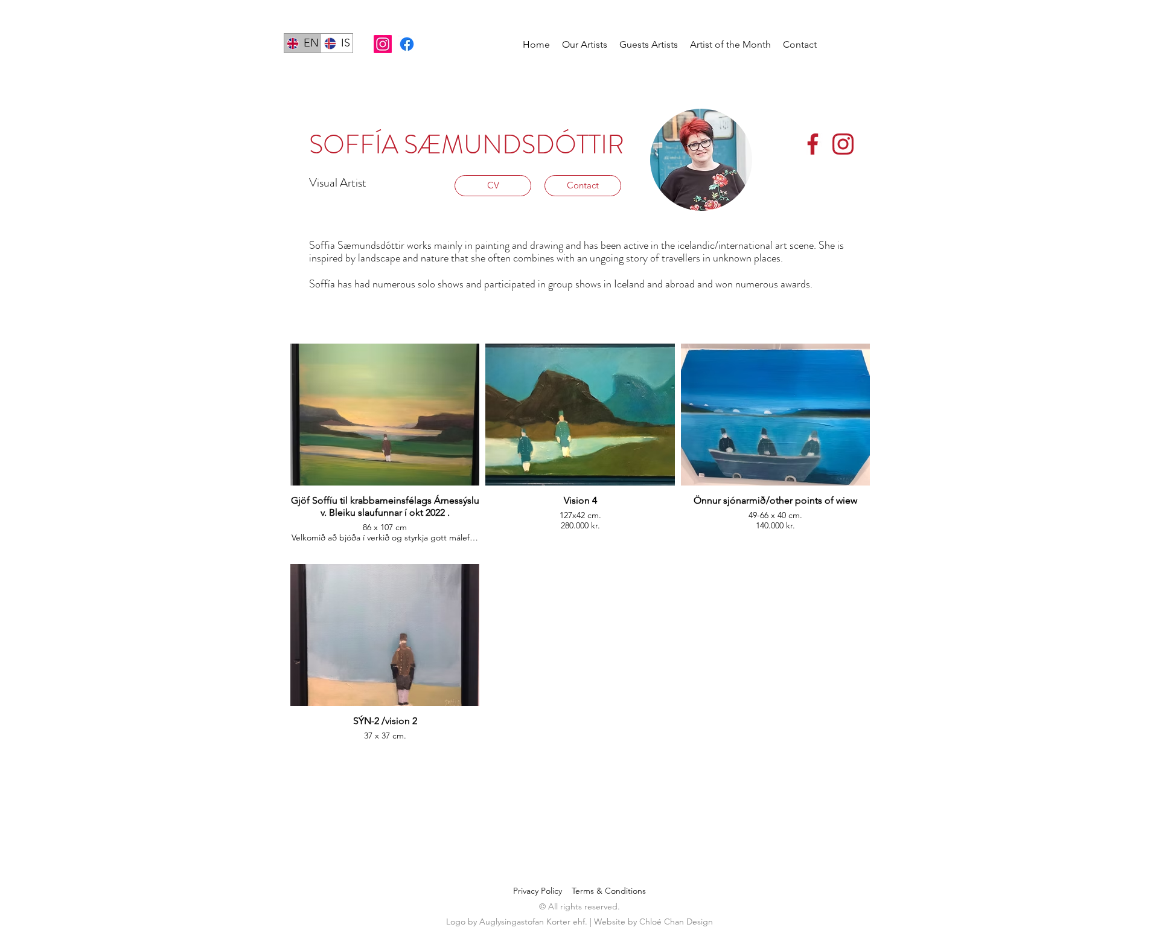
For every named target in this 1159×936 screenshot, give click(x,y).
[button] (584, 45)
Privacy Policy (542, 890)
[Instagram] (383, 44)
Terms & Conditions (609, 890)
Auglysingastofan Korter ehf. (534, 921)
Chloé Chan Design (676, 921)
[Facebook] (407, 44)
